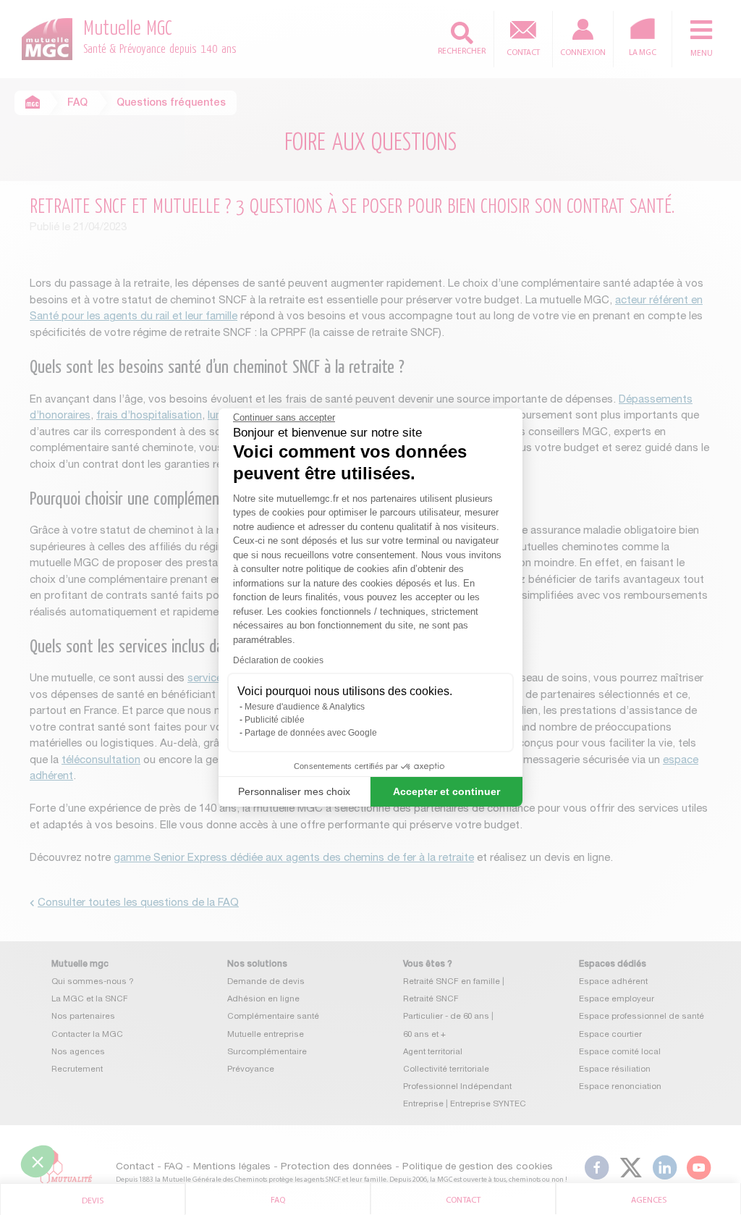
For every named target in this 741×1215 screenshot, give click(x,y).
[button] (37, 1161)
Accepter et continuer (446, 791)
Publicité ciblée (275, 720)
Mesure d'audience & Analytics (305, 707)
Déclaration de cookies (278, 660)
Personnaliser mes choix (294, 791)
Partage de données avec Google (311, 733)
